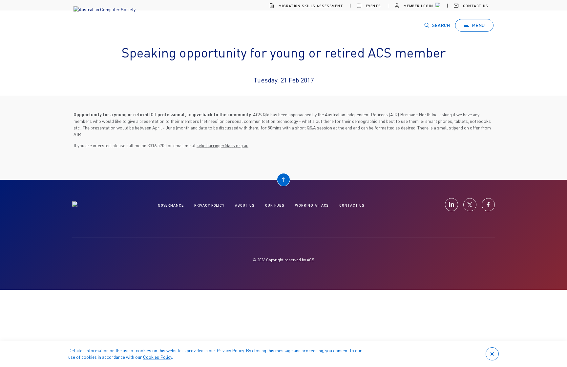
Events (373, 6)
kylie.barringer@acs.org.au (222, 145)
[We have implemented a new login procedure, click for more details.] (437, 6)
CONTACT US (352, 205)
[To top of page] (283, 179)
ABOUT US (245, 205)
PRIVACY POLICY (209, 205)
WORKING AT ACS (312, 205)
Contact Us (475, 6)
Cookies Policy (157, 357)
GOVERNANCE (171, 205)
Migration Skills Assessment (310, 6)
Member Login (417, 6)
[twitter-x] (469, 204)
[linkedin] (451, 204)
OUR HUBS (274, 205)
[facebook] (488, 204)
